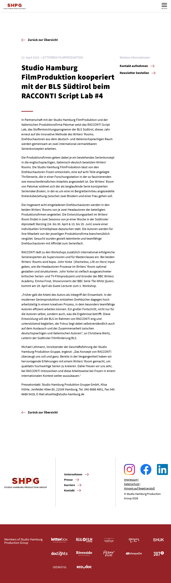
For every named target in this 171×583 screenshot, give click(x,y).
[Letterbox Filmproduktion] (59, 540)
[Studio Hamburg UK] (158, 540)
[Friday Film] (109, 553)
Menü (165, 8)
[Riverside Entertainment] (84, 553)
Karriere (69, 485)
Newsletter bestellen (134, 73)
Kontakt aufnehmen (134, 66)
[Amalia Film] (134, 540)
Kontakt (69, 490)
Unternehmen (73, 474)
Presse (68, 480)
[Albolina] (59, 567)
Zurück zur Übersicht (43, 40)
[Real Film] (84, 540)
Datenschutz (131, 484)
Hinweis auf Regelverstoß (139, 488)
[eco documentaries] (84, 567)
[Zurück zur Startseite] (14, 6)
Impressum (131, 479)
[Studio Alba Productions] (109, 540)
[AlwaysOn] (134, 553)
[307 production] (158, 553)
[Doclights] (59, 553)
